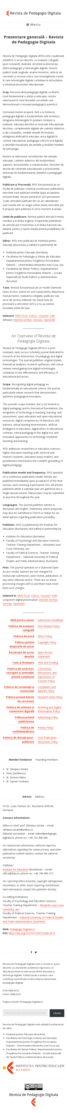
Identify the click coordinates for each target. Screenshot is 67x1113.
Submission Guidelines (50, 620)
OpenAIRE (49, 320)
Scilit (52, 315)
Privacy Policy (45, 727)
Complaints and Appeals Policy (47, 689)
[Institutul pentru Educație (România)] (33, 1067)
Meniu (35, 24)
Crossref (43, 315)
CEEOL (33, 315)
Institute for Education (15, 869)
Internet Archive (22, 320)
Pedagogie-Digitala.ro (22, 929)
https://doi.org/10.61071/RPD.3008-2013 (32, 933)
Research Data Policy (50, 697)
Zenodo (37, 320)
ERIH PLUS (21, 315)
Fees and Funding (48, 662)
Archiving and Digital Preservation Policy (49, 709)
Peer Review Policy (48, 626)
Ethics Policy (45, 636)
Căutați (57, 1013)
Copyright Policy (47, 642)
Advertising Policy (48, 717)
